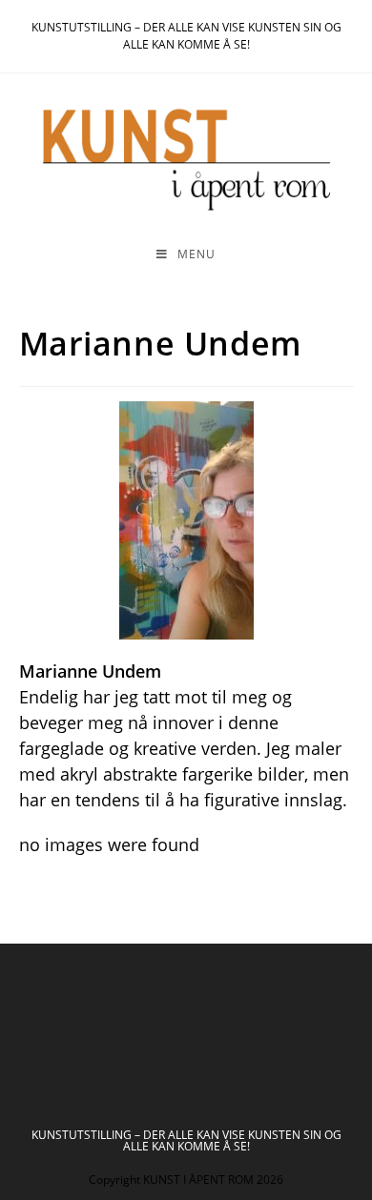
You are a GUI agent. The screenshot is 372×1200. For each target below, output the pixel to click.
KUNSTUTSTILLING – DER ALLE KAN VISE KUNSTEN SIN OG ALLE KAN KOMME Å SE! (186, 1140)
